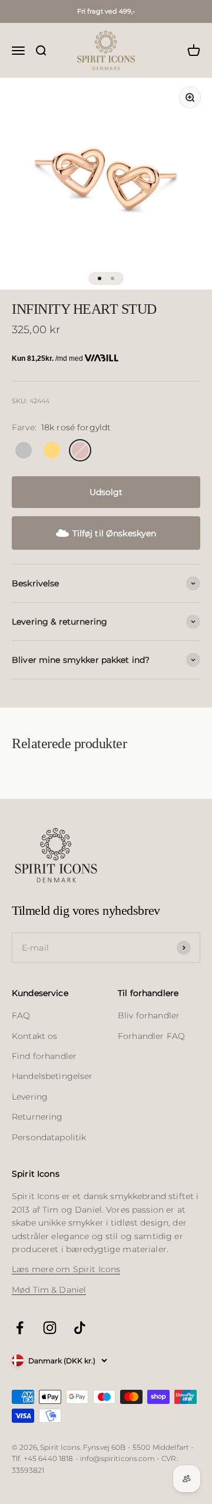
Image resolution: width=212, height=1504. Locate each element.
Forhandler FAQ (151, 1036)
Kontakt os (34, 1036)
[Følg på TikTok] (80, 1328)
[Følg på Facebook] (20, 1328)
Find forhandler (44, 1056)
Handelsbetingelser (52, 1076)
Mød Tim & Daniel (49, 1289)
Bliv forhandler (149, 1015)
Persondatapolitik (49, 1137)
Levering (30, 1096)
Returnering (37, 1116)
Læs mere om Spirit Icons (66, 1269)
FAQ (21, 1015)
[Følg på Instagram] (50, 1328)
